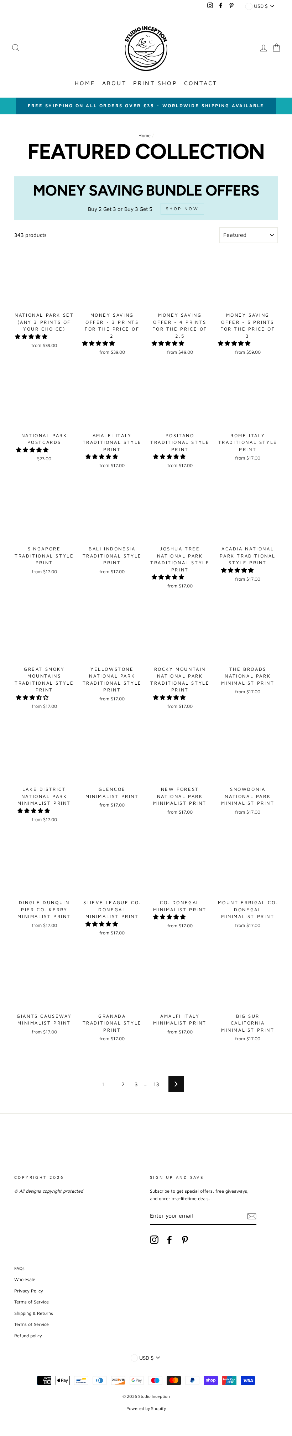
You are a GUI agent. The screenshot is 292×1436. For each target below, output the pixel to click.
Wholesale (24, 1279)
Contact (200, 83)
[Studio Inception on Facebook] (169, 1239)
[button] (32, 336)
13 (156, 1084)
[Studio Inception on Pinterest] (185, 1239)
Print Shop (155, 83)
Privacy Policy (28, 1291)
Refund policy (28, 1335)
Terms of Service (31, 1302)
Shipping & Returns (33, 1313)
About (114, 83)
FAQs (19, 1268)
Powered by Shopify (146, 1408)
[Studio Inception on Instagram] (154, 1239)
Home (85, 83)
